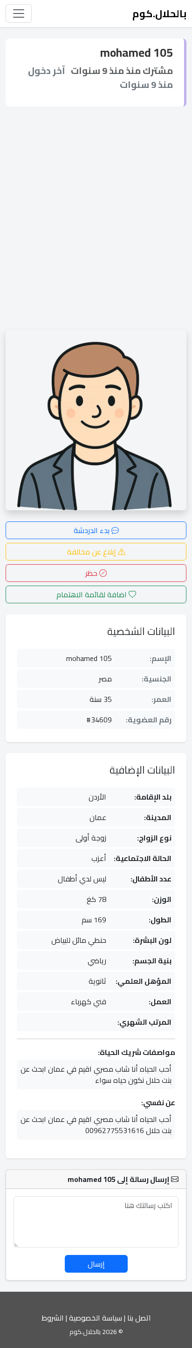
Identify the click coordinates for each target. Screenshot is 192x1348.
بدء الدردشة (92, 530)
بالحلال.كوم (159, 13)
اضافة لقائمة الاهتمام (92, 594)
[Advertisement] (96, 218)
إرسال (96, 1264)
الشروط (52, 1318)
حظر (92, 573)
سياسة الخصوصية (95, 1318)
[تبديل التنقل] (19, 13)
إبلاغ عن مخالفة (92, 552)
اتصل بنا (139, 1318)
